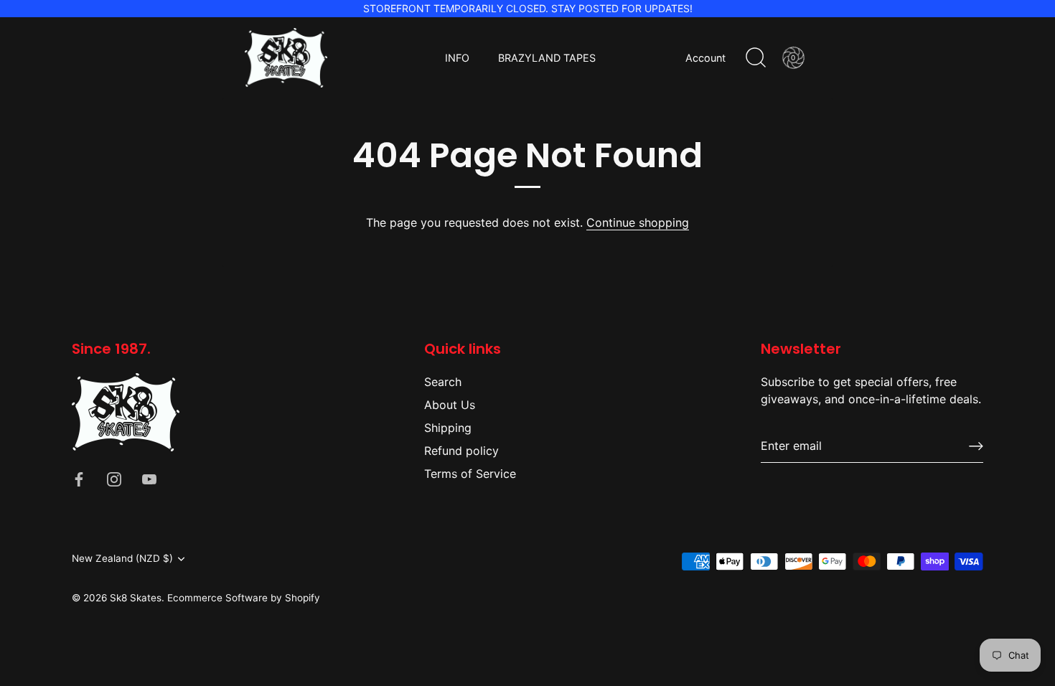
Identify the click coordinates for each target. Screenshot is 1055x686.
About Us (449, 405)
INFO (457, 58)
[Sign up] (976, 446)
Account (705, 58)
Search (442, 382)
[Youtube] (149, 478)
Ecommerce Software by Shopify (243, 597)
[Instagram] (114, 478)
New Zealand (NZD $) (122, 558)
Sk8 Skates (135, 597)
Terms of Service (470, 473)
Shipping (448, 427)
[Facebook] (79, 478)
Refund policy (461, 450)
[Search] (756, 58)
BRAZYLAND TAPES (547, 58)
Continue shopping (637, 222)
